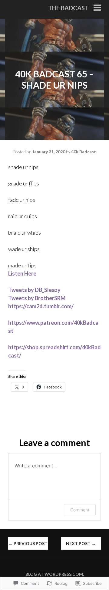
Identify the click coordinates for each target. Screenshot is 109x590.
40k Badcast (83, 151)
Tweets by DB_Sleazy (34, 290)
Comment (79, 509)
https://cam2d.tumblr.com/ (41, 306)
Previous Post (28, 543)
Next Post (81, 543)
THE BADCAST (68, 8)
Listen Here (22, 273)
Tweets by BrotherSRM (37, 298)
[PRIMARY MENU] (97, 8)
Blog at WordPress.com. (54, 574)
